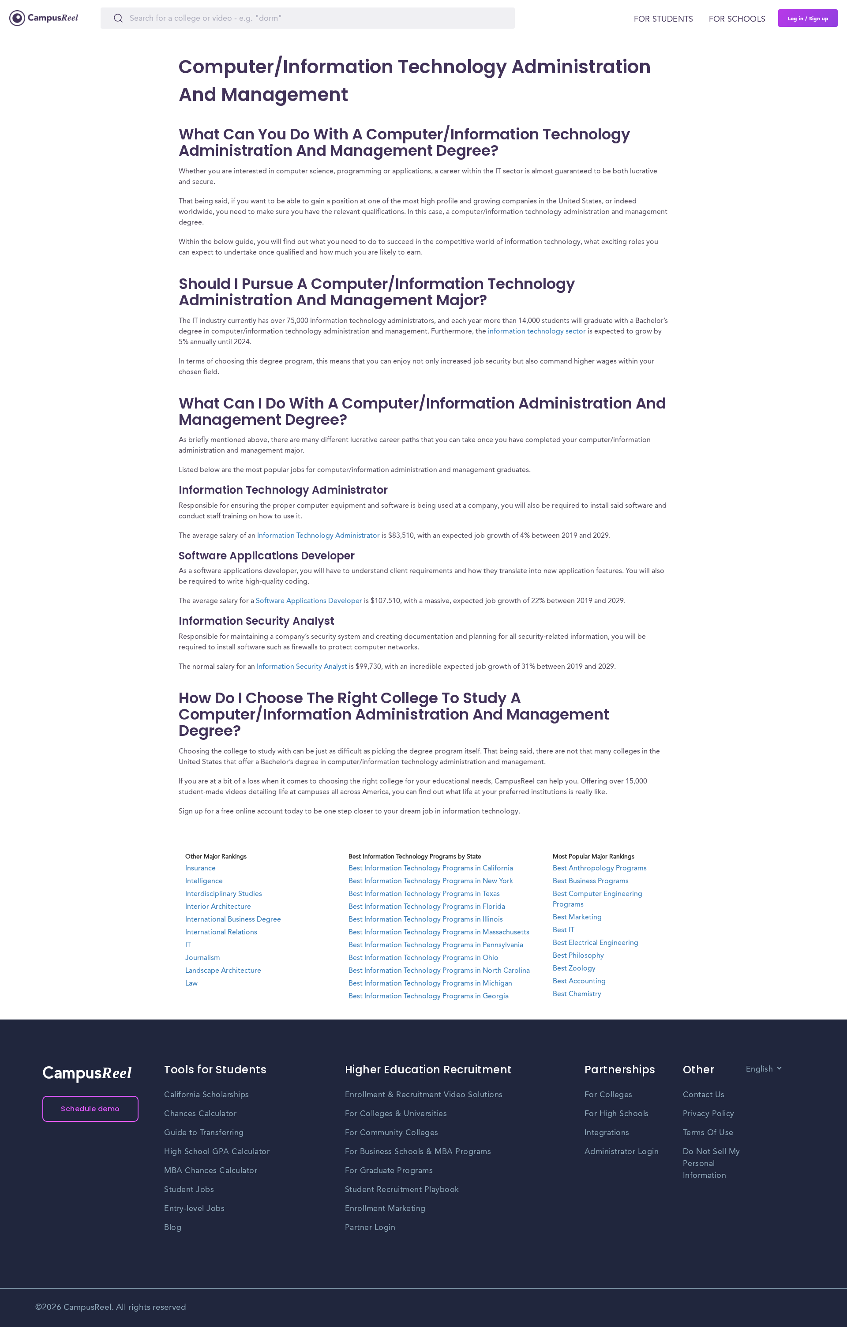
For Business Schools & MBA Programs (418, 1152)
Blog (172, 1228)
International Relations (221, 932)
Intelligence (204, 881)
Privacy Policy (709, 1114)
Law (191, 983)
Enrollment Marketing (385, 1209)
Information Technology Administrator (318, 536)
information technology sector (537, 331)
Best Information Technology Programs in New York (431, 881)
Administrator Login (622, 1152)
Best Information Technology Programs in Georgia (429, 996)
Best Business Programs (591, 881)
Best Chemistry (577, 994)
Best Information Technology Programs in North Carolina (439, 971)
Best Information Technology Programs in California (431, 868)
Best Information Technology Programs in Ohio (423, 958)
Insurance (200, 868)
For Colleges (609, 1095)
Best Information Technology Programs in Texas (424, 894)
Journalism (202, 958)
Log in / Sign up (808, 18)
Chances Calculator (200, 1114)
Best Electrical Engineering (595, 943)
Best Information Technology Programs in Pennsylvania (436, 945)
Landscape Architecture (223, 971)
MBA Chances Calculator (210, 1171)
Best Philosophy (578, 956)
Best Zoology (574, 968)
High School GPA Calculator (217, 1152)
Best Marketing (577, 917)
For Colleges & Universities (396, 1114)
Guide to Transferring (204, 1133)
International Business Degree (233, 919)
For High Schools (617, 1114)
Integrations (607, 1133)
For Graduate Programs (389, 1171)
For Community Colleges (391, 1133)
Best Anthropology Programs (600, 868)
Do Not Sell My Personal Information (711, 1164)
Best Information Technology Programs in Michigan (430, 983)
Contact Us (704, 1095)
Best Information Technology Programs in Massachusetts (439, 932)
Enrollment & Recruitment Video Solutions (424, 1095)
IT (188, 945)
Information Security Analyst (302, 667)
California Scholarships (206, 1095)
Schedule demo (90, 1109)
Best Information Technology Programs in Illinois (426, 919)
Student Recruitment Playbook (402, 1190)
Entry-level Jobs (194, 1209)
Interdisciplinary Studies (223, 894)
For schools (737, 19)
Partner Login (370, 1228)
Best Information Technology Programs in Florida (427, 907)
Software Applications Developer (309, 601)
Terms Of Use (708, 1133)
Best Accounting (579, 981)
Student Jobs (189, 1190)
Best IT (563, 930)
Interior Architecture (218, 907)
